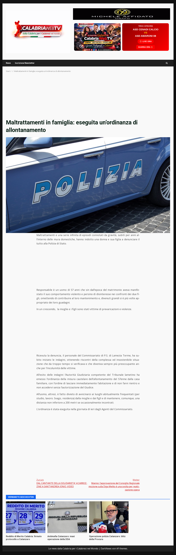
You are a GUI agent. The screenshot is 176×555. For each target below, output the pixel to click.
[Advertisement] (121, 13)
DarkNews (106, 548)
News (8, 63)
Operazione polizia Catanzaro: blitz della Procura (109, 517)
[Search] (167, 63)
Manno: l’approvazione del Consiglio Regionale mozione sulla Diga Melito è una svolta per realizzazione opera (114, 484)
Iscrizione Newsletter (25, 63)
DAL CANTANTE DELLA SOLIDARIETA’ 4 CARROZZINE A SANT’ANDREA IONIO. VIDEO (61, 483)
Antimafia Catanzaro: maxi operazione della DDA (67, 517)
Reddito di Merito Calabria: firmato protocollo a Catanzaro (25, 517)
